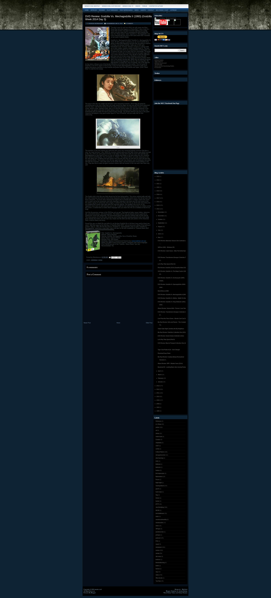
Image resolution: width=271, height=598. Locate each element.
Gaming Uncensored (161, 63)
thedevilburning (160, 562)
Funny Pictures (183, 592)
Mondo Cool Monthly (92, 6)
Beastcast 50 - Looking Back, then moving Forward (172, 367)
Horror (157, 498)
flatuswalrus (159, 476)
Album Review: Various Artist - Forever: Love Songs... (173, 308)
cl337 (157, 445)
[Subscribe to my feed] (171, 24)
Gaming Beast (160, 485)
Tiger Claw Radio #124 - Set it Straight (169, 349)
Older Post (149, 323)
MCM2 (157, 510)
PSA (157, 541)
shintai (157, 553)
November (161, 216)
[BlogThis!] (114, 257)
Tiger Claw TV (159, 61)
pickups (158, 535)
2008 (158, 403)
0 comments (129, 23)
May (159, 237)
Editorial (158, 464)
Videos (137, 6)
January (160, 382)
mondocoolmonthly (161, 519)
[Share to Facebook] (118, 257)
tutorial (158, 568)
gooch (157, 489)
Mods (136, 10)
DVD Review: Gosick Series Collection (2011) (171, 336)
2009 (158, 400)
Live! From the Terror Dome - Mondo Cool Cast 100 (172, 318)
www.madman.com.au (139, 241)
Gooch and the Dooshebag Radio (164, 66)
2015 (158, 205)
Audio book (159, 436)
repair (157, 544)
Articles (94, 10)
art (156, 430)
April (159, 371)
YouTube (158, 581)
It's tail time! (158, 67)
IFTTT (157, 504)
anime (157, 427)
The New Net (158, 64)
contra (157, 449)
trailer (157, 565)
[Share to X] (116, 257)
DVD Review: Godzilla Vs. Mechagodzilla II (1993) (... (173, 294)
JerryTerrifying (160, 507)
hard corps (159, 492)
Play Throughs (112, 10)
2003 (158, 407)
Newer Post (87, 323)
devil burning (159, 458)
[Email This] (112, 257)
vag (157, 572)
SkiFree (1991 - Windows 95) (166, 247)
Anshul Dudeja (183, 591)
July (159, 230)
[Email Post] (109, 257)
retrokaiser (94, 260)
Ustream (173, 10)
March (160, 374)
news (157, 525)
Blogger (93, 592)
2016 (158, 201)
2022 (158, 180)
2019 (158, 191)
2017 (158, 198)
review (100, 260)
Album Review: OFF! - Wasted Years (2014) (170, 363)
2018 (158, 194)
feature (158, 470)
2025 (158, 176)
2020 (158, 187)
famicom (158, 467)
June (159, 234)
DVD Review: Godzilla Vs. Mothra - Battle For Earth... (173, 298)
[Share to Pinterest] (120, 257)
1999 (158, 411)
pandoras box (160, 532)
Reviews (102, 10)
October (160, 219)
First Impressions (126, 10)
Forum (144, 6)
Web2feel (184, 589)
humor (157, 501)
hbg (157, 495)
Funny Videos (171, 592)
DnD (157, 461)
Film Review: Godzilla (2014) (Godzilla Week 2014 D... (173, 267)
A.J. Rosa (158, 424)
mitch (157, 516)
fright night (159, 482)
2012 (158, 389)
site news (158, 556)
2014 (158, 209)
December (161, 212)
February (160, 378)
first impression (160, 473)
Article (157, 433)
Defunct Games (159, 60)
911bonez (158, 421)
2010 (158, 396)
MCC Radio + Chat (162, 10)
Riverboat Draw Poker (164, 353)
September (161, 223)
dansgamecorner (160, 455)
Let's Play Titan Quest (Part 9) (166, 339)
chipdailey (159, 442)
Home (86, 10)
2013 (158, 385)
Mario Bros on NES (163, 291)
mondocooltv (159, 522)
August (160, 226)
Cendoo (158, 439)
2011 (158, 393)
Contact (151, 10)
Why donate (159, 578)
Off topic (158, 529)
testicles (158, 559)
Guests (143, 10)
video (157, 575)
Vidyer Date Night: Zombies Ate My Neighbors (171, 328)
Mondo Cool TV (128, 6)
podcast (158, 538)
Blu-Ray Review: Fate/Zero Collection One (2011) (172, 332)
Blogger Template (171, 591)
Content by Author (156, 6)
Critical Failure (160, 452)
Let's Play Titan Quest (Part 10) (166, 264)
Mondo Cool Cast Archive (111, 6)
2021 (158, 183)
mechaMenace (160, 513)
